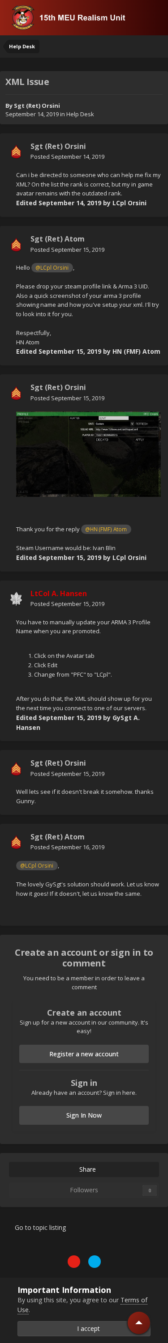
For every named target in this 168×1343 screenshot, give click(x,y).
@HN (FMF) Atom (106, 529)
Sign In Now (84, 1115)
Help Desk (80, 114)
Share (87, 1169)
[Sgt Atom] (16, 245)
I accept (86, 1328)
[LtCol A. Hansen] (16, 599)
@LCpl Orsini (52, 267)
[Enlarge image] (88, 453)
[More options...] (152, 151)
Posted (67, 157)
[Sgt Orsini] (16, 152)
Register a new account (84, 1054)
